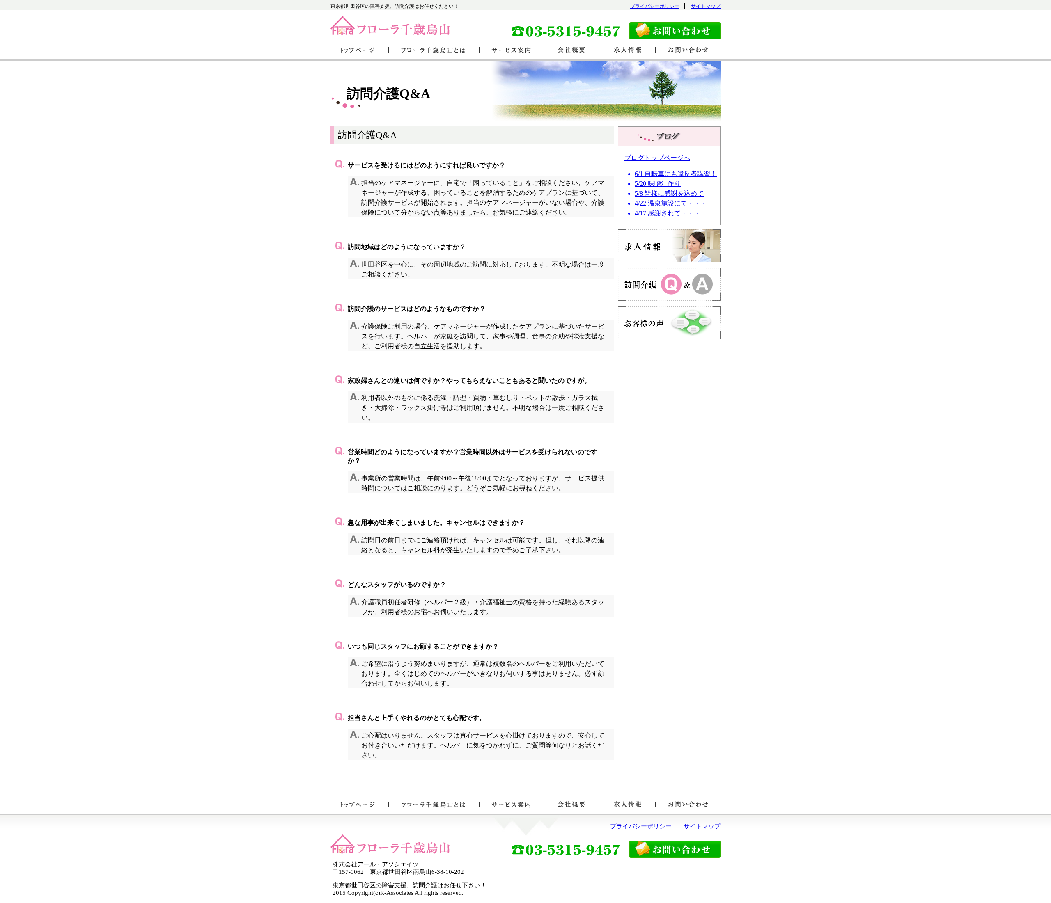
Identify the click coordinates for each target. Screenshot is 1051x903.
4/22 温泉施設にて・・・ (671, 203)
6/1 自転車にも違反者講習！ (676, 173)
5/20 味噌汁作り (658, 183)
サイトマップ (706, 6)
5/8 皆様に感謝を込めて (669, 193)
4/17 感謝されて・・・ (667, 213)
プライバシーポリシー (654, 6)
